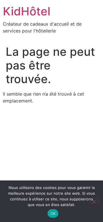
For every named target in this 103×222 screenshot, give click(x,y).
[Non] (94, 201)
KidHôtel (26, 11)
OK (53, 213)
